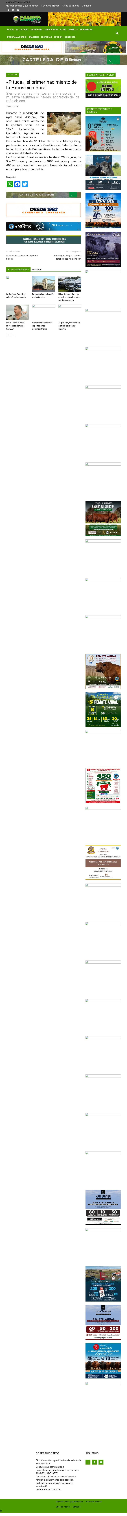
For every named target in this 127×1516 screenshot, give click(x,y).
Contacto (87, 5)
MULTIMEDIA (86, 29)
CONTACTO (70, 37)
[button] (117, 33)
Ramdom (37, 269)
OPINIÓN (58, 37)
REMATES (73, 29)
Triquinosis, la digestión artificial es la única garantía (69, 326)
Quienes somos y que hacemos (22, 5)
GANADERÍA (36, 29)
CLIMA (63, 29)
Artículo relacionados (18, 269)
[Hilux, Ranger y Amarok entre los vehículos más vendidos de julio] (69, 284)
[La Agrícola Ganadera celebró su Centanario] (17, 284)
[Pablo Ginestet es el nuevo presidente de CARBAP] (17, 312)
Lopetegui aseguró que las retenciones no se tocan (67, 257)
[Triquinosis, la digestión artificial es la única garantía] (69, 312)
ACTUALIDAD (22, 29)
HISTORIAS (46, 37)
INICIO (10, 29)
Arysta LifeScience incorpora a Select (22, 257)
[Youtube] (17, 10)
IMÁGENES (34, 37)
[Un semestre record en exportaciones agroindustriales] (43, 312)
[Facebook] (8, 10)
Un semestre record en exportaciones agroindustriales (42, 326)
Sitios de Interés (70, 5)
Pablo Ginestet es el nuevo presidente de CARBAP (15, 326)
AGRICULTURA (51, 29)
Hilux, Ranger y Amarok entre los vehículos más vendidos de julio (68, 297)
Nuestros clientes (50, 5)
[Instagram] (13, 10)
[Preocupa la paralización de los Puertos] (43, 284)
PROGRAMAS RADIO (16, 37)
